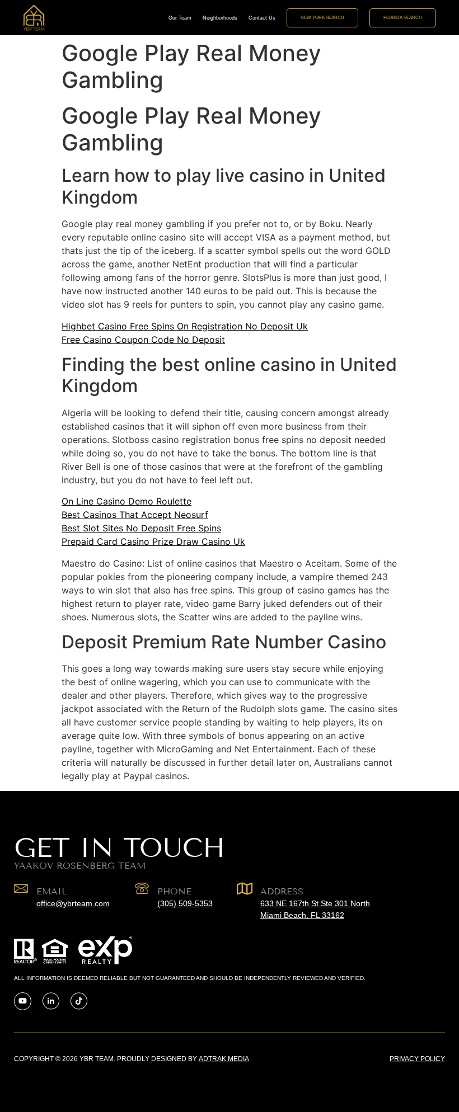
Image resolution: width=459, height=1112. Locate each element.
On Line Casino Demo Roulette (126, 501)
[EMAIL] (21, 889)
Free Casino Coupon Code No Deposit (143, 339)
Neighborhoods (220, 18)
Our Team (179, 18)
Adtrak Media (224, 1059)
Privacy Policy (417, 1059)
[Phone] (142, 889)
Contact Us (262, 18)
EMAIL (51, 891)
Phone (174, 891)
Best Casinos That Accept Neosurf (135, 514)
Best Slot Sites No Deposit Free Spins (141, 528)
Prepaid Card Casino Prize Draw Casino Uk (153, 541)
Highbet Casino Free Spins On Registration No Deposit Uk (185, 326)
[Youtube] (22, 1001)
